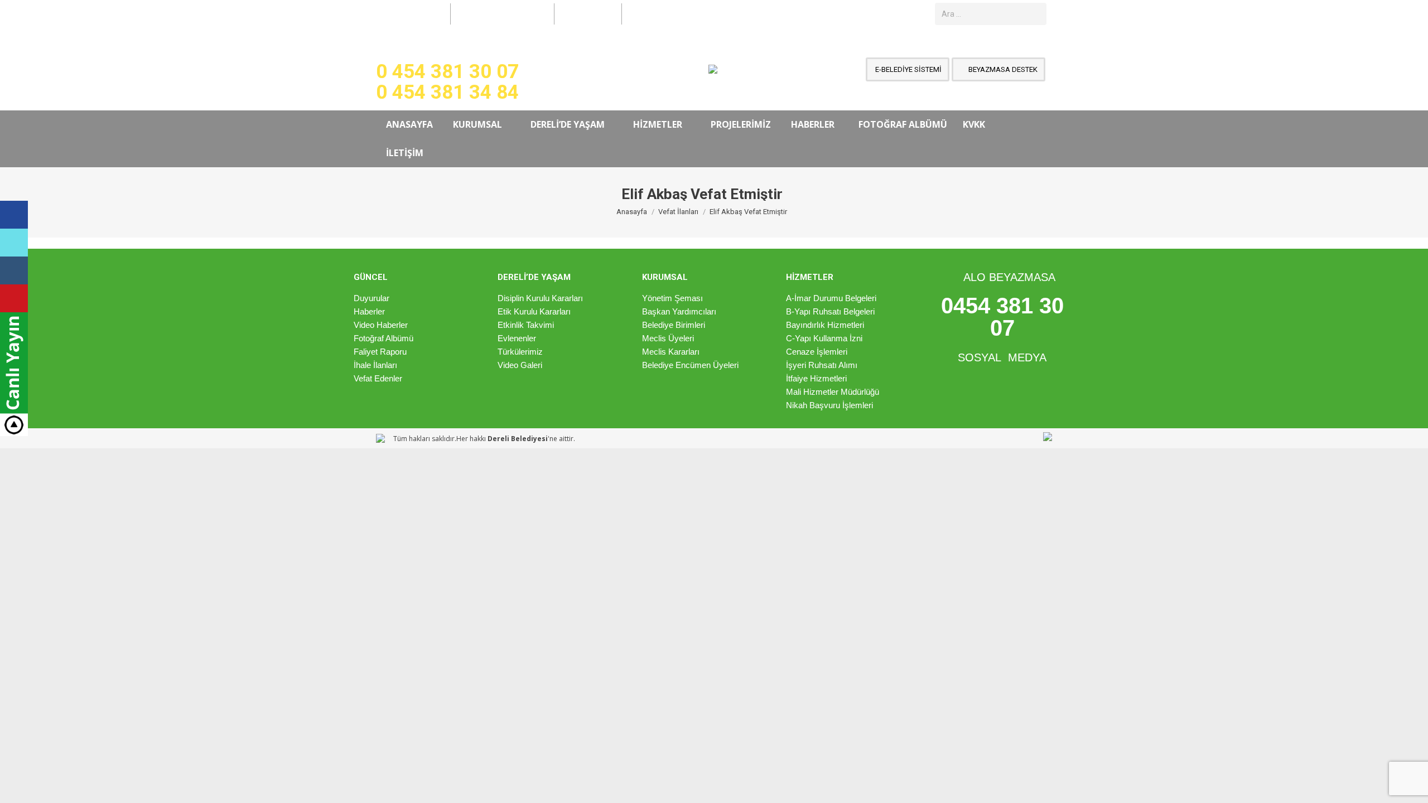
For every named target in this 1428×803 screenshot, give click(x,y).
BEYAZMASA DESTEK (1002, 69)
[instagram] (14, 270)
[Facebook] (14, 215)
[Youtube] (14, 298)
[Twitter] (14, 243)
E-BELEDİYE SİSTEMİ (908, 69)
